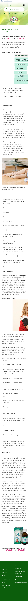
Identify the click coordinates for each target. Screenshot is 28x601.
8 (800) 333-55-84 (12, 13)
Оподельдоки (6, 579)
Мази (3, 582)
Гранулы (4, 569)
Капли (4, 566)
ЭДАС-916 (21, 38)
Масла (4, 576)
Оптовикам (18, 576)
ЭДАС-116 (9, 38)
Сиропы (4, 572)
